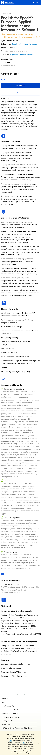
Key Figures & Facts (8, 706)
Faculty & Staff (7, 721)
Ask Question (20, 93)
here (10, 740)
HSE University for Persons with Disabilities (16, 728)
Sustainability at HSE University (13, 710)
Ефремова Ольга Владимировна (22, 54)
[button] (14, 695)
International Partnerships (11, 717)
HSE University (9, 2)
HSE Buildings (6, 724)
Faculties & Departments (10, 713)
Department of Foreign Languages (25, 44)
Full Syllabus (20, 85)
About (5, 699)
